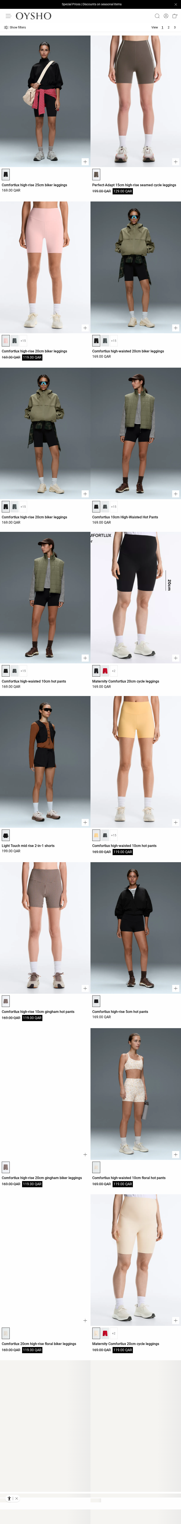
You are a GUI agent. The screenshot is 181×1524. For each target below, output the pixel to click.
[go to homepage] (33, 16)
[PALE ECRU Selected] (96, 1167)
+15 (23, 340)
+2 (113, 671)
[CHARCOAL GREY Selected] (96, 174)
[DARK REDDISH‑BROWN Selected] (6, 1001)
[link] (166, 16)
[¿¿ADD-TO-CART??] (85, 161)
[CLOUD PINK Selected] (6, 340)
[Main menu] (8, 15)
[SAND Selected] (96, 1333)
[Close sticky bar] (175, 4)
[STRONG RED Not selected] (105, 671)
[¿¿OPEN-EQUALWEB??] (12, 1498)
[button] (174, 16)
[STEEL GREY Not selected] (15, 340)
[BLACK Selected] (6, 174)
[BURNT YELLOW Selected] (96, 835)
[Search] (157, 16)
